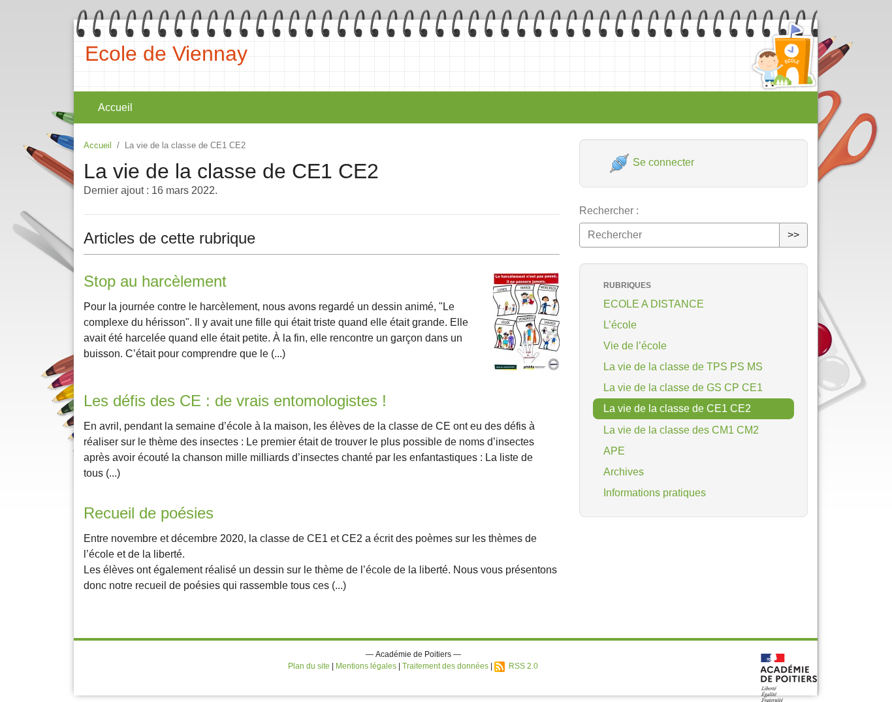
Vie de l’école (635, 345)
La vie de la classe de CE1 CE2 (677, 408)
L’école (620, 324)
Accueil (115, 107)
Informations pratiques (654, 492)
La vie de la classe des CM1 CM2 (681, 430)
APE (614, 450)
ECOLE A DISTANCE (653, 304)
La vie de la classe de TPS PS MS (683, 366)
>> (793, 234)
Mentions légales (366, 666)
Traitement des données (445, 666)
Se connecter (662, 162)
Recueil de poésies (149, 513)
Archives (623, 471)
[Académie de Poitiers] (789, 676)
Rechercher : (609, 210)
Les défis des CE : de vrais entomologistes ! (235, 400)
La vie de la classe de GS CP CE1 (683, 387)
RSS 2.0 (521, 666)
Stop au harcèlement (155, 281)
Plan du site (309, 666)
